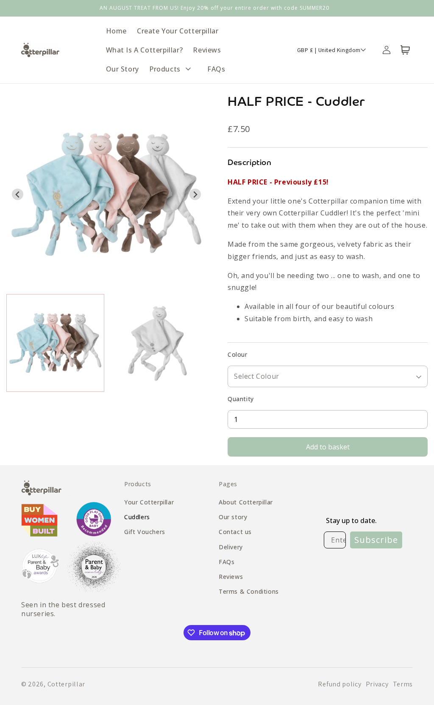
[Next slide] (195, 194)
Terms (403, 684)
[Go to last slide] (17, 194)
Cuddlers (137, 517)
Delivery (231, 547)
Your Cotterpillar (149, 502)
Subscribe (376, 539)
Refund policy (339, 684)
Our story (233, 517)
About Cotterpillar (246, 502)
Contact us (235, 532)
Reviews (231, 577)
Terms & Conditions (249, 591)
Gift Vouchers (144, 532)
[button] (173, 69)
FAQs (226, 562)
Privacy (377, 684)
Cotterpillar (66, 684)
